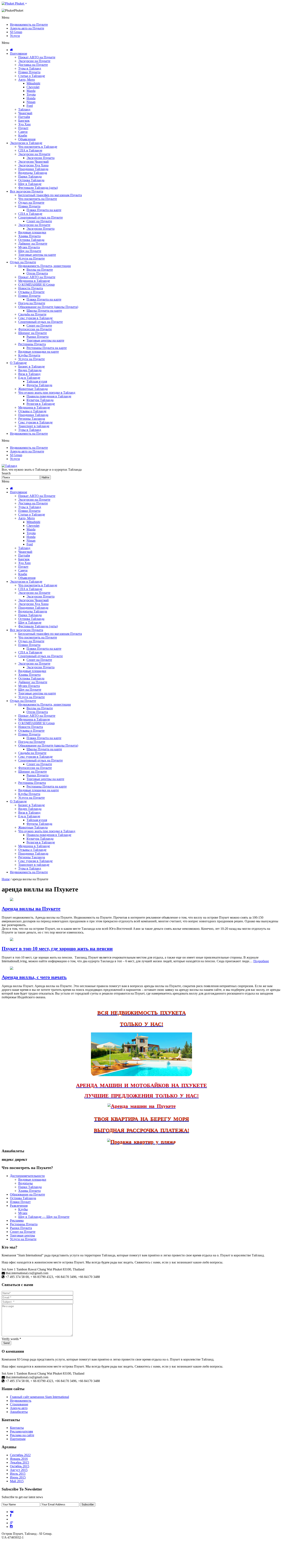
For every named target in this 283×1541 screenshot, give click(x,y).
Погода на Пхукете (31, 303)
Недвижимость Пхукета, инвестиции (44, 266)
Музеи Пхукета (29, 247)
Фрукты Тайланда (39, 385)
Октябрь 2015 (19, 1466)
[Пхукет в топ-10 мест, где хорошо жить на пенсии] (11, 940)
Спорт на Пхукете (39, 221)
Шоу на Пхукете (29, 251)
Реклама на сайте (22, 1435)
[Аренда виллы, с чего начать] (11, 968)
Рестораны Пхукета (32, 344)
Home (6, 879)
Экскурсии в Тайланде (26, 143)
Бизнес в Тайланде (31, 366)
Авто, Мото (26, 79)
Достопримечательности (27, 1176)
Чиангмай (25, 113)
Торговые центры (22, 1235)
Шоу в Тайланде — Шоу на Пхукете (43, 1217)
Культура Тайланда (40, 400)
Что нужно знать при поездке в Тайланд (46, 392)
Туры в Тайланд (29, 68)
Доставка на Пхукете (33, 64)
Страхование (19, 1404)
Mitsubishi (33, 83)
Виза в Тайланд (29, 374)
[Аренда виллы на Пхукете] (11, 900)
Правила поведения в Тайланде (49, 396)
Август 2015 (19, 1470)
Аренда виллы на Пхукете (31, 908)
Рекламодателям (21, 1431)
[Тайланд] (9, 466)
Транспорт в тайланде (33, 426)
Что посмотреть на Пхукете (37, 199)
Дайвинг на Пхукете (32, 243)
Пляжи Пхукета (29, 72)
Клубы (23, 1209)
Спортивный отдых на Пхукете (40, 217)
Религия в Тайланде (41, 403)
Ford (30, 105)
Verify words (11, 1339)
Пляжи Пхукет (20, 1202)
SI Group (16, 32)
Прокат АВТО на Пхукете (36, 57)
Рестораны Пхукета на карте (47, 348)
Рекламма (17, 1220)
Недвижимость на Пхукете (29, 24)
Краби (22, 135)
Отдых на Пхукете (31, 202)
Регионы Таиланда (31, 418)
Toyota (31, 94)
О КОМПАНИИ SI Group (36, 284)
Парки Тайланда (30, 176)
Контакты (17, 1427)
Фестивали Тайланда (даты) (38, 187)
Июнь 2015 (18, 1477)
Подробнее (261, 961)
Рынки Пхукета (37, 336)
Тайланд (24, 109)
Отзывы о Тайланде (32, 411)
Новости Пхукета (30, 288)
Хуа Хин (24, 124)
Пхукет (23, 128)
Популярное (18, 53)
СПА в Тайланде (30, 150)
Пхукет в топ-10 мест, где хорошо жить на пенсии (57, 948)
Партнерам (17, 1439)
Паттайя (24, 117)
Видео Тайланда (29, 370)
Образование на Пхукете (27, 1194)
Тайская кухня (37, 381)
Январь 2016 (19, 1458)
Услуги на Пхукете (31, 258)
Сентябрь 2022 (20, 1455)
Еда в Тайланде (29, 377)
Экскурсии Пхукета (40, 158)
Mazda (31, 91)
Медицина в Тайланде (34, 281)
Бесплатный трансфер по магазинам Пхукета (50, 195)
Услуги (15, 35)
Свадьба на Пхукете (32, 314)
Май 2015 (17, 1481)
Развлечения (19, 1205)
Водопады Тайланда (32, 172)
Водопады (25, 1183)
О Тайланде (18, 362)
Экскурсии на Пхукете (34, 61)
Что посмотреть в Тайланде (37, 146)
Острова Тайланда (31, 180)
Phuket (19, 3)
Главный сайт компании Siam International (39, 1397)
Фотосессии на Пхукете (35, 329)
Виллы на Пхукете (40, 269)
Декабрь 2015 (19, 1462)
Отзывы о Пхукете (31, 292)
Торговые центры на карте (37, 254)
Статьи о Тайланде (31, 76)
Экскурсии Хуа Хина (33, 165)
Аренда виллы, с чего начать (34, 977)
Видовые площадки (32, 232)
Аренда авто (19, 1408)
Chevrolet (33, 87)
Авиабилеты (19, 1411)
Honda (31, 98)
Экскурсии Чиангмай (33, 161)
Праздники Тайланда (33, 169)
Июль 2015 (17, 1473)
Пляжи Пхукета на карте (44, 210)
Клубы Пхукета (29, 355)
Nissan (31, 102)
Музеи (22, 1213)
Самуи (23, 132)
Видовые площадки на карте (38, 351)
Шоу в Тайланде (29, 184)
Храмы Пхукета (29, 236)
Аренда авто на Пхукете (27, 28)
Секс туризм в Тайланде (35, 318)
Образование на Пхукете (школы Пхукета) (48, 307)
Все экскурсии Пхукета (26, 191)
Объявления (26, 139)
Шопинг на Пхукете (32, 333)
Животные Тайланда (33, 389)
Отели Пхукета (37, 273)
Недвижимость (20, 1400)
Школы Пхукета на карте (44, 310)
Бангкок (24, 120)
